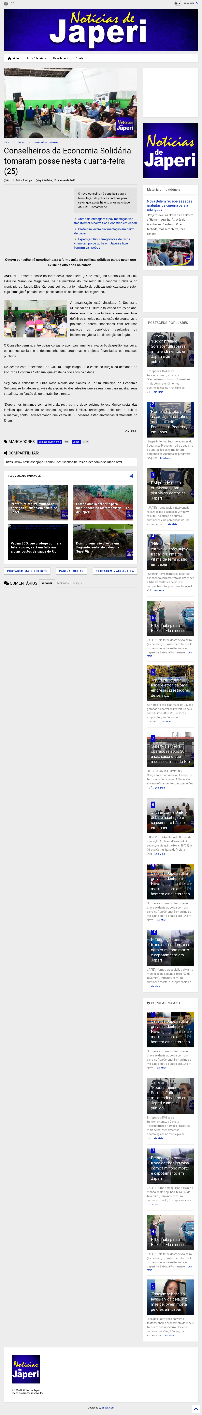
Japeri (21, 142)
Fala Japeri (60, 58)
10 (154, 931)
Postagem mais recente (27, 571)
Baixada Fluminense (45, 142)
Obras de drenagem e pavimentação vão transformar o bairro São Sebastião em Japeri (105, 221)
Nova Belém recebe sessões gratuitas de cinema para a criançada (169, 205)
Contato (81, 58)
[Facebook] (6, 3)
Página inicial (71, 571)
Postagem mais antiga (115, 571)
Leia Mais (158, 392)
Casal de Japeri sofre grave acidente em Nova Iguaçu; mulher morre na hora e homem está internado (170, 883)
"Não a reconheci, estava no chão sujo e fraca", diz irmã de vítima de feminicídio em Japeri (169, 554)
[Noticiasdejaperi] (19, 3)
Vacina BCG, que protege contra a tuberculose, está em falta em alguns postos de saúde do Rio (36, 548)
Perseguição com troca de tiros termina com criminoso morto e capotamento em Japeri (170, 950)
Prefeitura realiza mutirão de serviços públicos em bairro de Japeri (34, 508)
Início (15, 58)
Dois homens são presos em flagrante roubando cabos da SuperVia (97, 548)
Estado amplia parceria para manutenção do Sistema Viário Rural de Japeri (103, 508)
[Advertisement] (37, 215)
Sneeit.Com (108, 1407)
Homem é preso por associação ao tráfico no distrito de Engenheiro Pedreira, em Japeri (170, 421)
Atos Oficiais (35, 58)
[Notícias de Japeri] (101, 49)
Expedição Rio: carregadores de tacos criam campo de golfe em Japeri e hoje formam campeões (102, 243)
